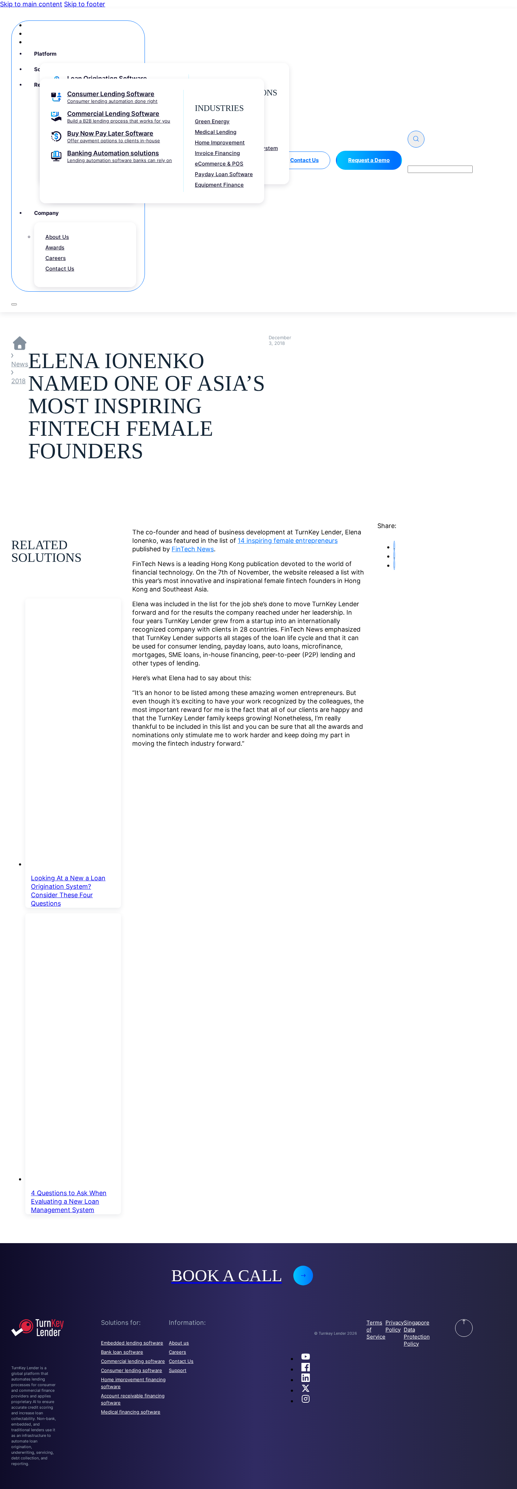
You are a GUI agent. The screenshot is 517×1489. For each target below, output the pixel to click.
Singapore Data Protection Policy (417, 1333)
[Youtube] (305, 1358)
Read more (258, 744)
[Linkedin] (305, 1380)
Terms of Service (375, 1329)
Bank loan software (122, 1352)
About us (179, 1343)
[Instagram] (305, 1401)
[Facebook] (305, 1369)
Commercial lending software (133, 1361)
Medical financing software (130, 1412)
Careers (177, 1352)
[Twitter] (305, 1390)
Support (177, 1370)
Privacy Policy (394, 1326)
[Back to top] (464, 1328)
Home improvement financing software (133, 1383)
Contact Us (181, 1361)
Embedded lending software (132, 1343)
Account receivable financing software (133, 1399)
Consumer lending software (131, 1370)
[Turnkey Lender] (56, 1328)
